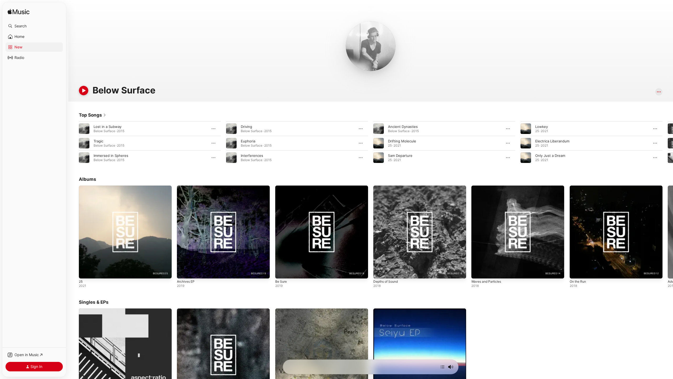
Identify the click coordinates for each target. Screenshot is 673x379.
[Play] (83, 90)
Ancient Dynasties (403, 126)
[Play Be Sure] (282, 272)
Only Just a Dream (550, 155)
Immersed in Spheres (111, 155)
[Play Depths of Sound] (380, 272)
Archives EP (186, 188)
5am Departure (400, 155)
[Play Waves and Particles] (478, 272)
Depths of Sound (387, 188)
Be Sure (281, 188)
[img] (18, 12)
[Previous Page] (73, 143)
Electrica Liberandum (552, 141)
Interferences (252, 155)
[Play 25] (85, 272)
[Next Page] (667, 143)
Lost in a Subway (107, 126)
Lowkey (541, 126)
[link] (92, 115)
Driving (246, 126)
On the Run (579, 188)
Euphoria (248, 141)
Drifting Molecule (402, 141)
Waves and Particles (487, 188)
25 (81, 188)
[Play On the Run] (576, 272)
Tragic (98, 141)
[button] (34, 26)
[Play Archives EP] (183, 272)
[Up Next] (442, 367)
